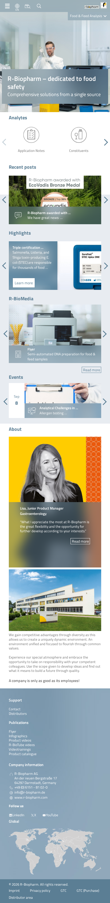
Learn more (24, 283)
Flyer (12, 731)
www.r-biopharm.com (31, 797)
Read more (91, 370)
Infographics (18, 736)
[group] (55, 200)
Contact (15, 709)
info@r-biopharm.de (29, 792)
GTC (63, 890)
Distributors (18, 713)
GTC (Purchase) (88, 890)
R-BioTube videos (22, 744)
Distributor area (21, 897)
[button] (104, 142)
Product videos (20, 740)
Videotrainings (20, 749)
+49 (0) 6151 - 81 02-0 (31, 787)
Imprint (14, 890)
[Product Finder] (27, 6)
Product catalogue (23, 753)
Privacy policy (40, 890)
